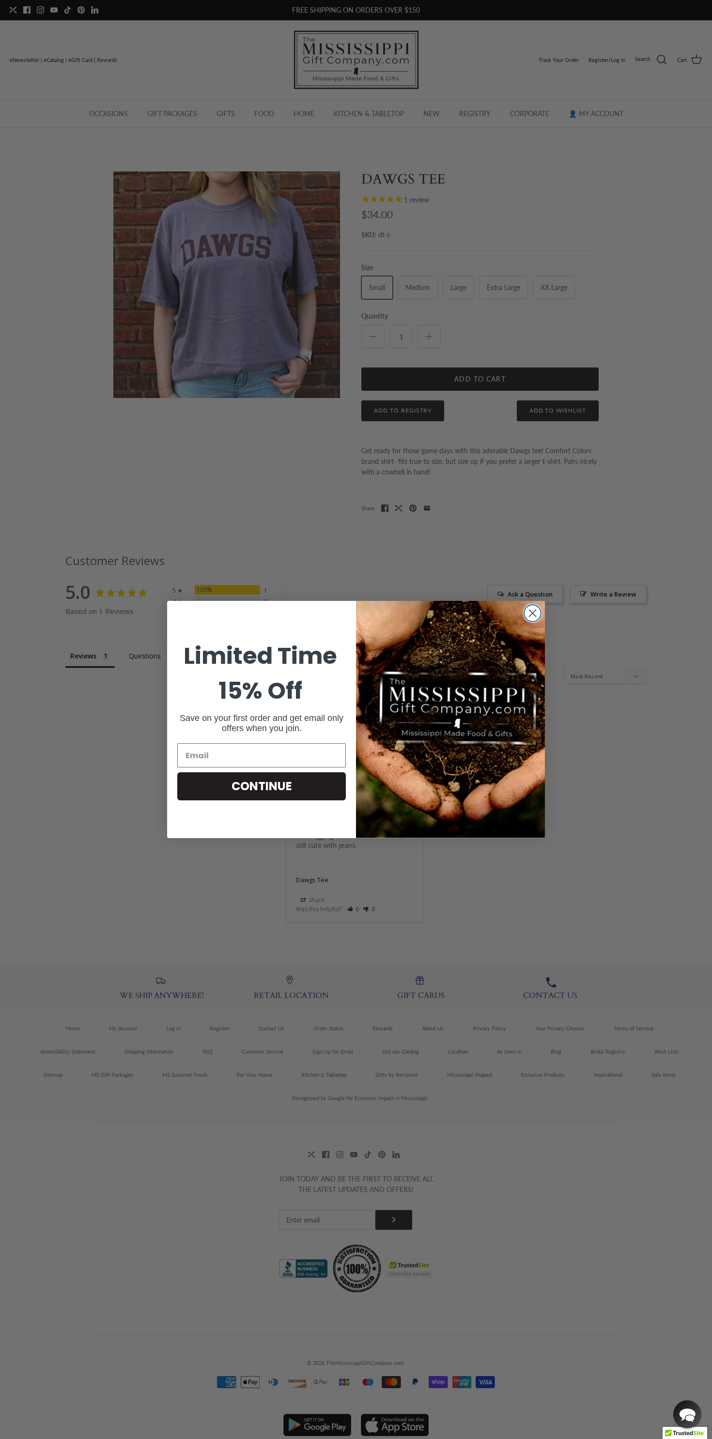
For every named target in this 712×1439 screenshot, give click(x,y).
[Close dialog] (532, 613)
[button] (687, 1414)
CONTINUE (262, 786)
